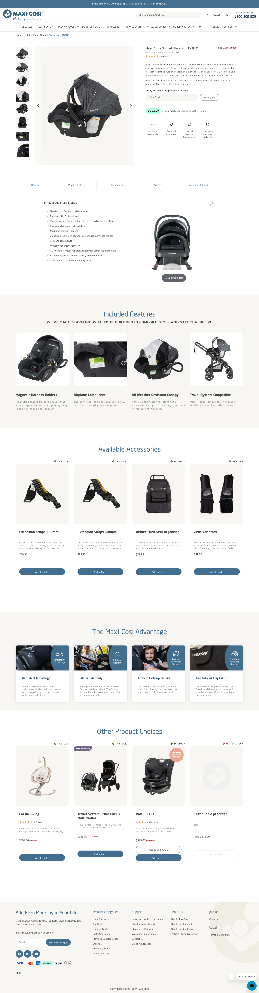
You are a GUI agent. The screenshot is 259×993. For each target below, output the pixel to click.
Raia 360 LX (145, 814)
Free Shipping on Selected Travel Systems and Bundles (129, 3)
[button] (191, 56)
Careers (213, 919)
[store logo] (23, 15)
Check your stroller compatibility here (70, 260)
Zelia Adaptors (205, 532)
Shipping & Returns (142, 929)
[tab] (36, 184)
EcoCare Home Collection (184, 934)
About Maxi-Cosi (179, 919)
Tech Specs (117, 185)
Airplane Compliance (90, 395)
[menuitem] (28, 26)
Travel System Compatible (210, 395)
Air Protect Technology (36, 678)
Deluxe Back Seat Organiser (157, 532)
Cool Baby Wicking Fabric (211, 678)
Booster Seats (100, 929)
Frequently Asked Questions (147, 919)
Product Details (76, 185)
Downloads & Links (198, 185)
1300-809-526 (245, 16)
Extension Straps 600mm (97, 532)
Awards (157, 185)
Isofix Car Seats (101, 934)
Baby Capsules (101, 919)
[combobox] (169, 15)
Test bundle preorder (210, 814)
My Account (214, 15)
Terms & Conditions (220, 935)
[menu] (129, 26)
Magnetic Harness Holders (36, 395)
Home (19, 35)
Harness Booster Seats (105, 939)
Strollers (98, 944)
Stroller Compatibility (143, 924)
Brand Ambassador (142, 944)
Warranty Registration (144, 934)
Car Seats (98, 924)
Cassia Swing (29, 814)
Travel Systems (101, 948)
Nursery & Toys (101, 953)
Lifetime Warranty (91, 678)
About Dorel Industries (182, 929)
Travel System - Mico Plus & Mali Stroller (98, 816)
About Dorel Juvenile (181, 924)
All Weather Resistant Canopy (155, 395)
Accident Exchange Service (154, 678)
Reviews (35, 185)
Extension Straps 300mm (38, 532)
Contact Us (138, 939)
